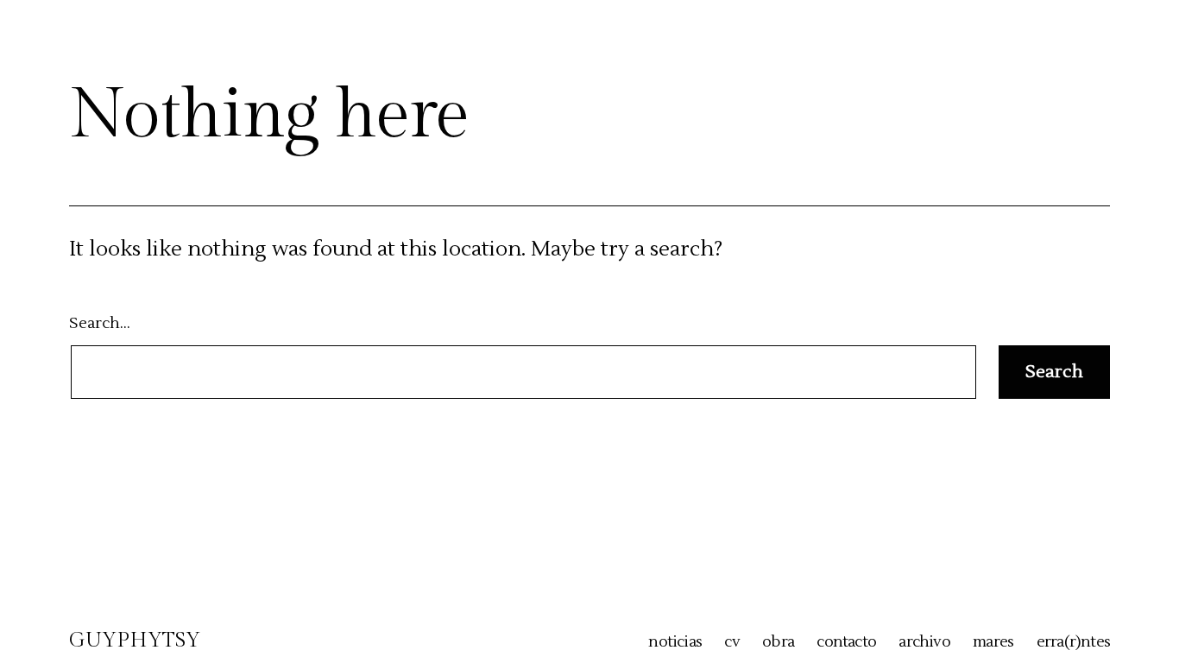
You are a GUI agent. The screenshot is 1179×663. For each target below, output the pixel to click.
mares (993, 642)
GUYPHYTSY (134, 640)
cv (731, 642)
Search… (99, 323)
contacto (846, 642)
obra (778, 642)
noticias (675, 642)
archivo (923, 642)
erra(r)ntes (1073, 642)
